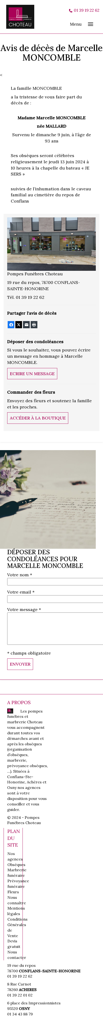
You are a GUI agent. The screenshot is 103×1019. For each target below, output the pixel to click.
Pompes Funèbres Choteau (23, 17)
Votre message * (24, 609)
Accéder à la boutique (38, 418)
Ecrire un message (32, 373)
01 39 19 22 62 (86, 10)
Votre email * (20, 592)
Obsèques (16, 864)
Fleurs (13, 891)
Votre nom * (19, 574)
